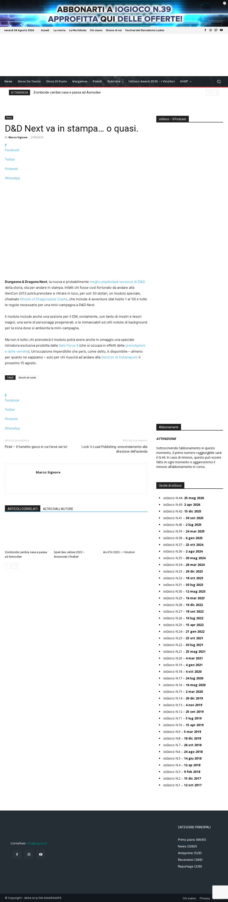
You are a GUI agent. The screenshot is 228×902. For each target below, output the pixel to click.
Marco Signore (17, 137)
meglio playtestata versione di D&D (117, 282)
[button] (219, 81)
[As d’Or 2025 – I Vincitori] (125, 533)
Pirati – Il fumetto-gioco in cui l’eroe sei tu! (36, 447)
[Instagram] (210, 30)
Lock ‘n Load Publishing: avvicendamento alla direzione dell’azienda (114, 449)
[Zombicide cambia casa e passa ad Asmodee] (27, 533)
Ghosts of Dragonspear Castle (43, 299)
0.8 (161, 247)
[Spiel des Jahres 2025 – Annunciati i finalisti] (76, 533)
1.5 (161, 267)
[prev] (209, 92)
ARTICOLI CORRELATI (23, 509)
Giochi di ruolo (27, 377)
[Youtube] (221, 30)
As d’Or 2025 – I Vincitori (119, 552)
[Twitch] (216, 30)
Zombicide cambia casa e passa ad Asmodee (67, 92)
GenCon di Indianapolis (119, 357)
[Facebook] (205, 30)
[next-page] (15, 565)
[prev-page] (7, 565)
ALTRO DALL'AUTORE (58, 509)
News (9, 117)
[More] (76, 185)
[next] (216, 92)
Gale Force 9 (68, 345)
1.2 (161, 260)
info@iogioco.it (37, 843)
